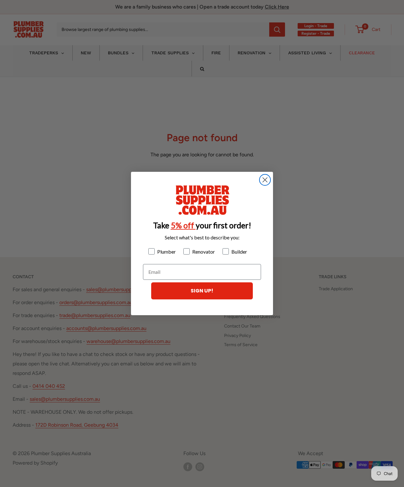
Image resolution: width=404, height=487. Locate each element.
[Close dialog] (264, 179)
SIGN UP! (202, 290)
